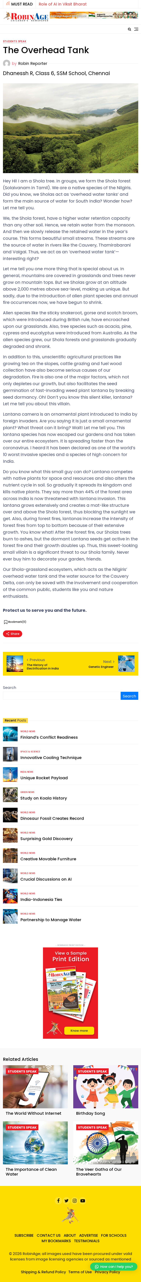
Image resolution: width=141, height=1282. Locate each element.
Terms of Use (80, 1272)
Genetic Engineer (101, 667)
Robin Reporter (32, 63)
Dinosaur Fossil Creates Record (52, 818)
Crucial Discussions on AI (46, 879)
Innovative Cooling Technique (51, 757)
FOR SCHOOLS (113, 1235)
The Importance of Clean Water (31, 1172)
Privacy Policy (107, 1272)
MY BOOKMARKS (56, 1240)
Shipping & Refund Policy (43, 1272)
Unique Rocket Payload (44, 778)
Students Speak (14, 41)
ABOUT (70, 1235)
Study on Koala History (43, 798)
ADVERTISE (88, 1235)
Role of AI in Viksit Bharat (63, 4)
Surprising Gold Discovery (46, 839)
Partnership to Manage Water (50, 920)
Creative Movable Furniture (48, 859)
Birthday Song (90, 1113)
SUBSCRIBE (24, 1235)
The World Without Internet (33, 1113)
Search (9, 687)
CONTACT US (49, 1235)
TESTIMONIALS (87, 1240)
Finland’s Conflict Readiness (49, 737)
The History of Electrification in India (43, 666)
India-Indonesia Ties (41, 899)
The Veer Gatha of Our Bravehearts (99, 1172)
